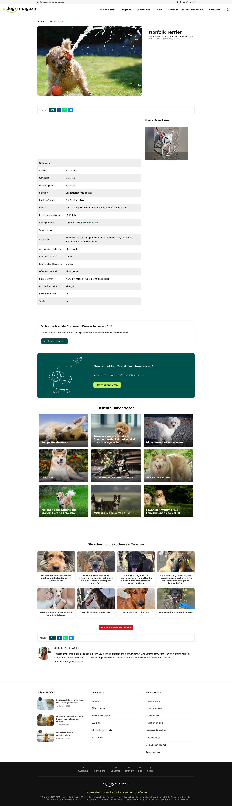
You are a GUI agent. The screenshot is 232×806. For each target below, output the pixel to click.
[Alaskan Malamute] (168, 465)
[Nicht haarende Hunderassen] (168, 430)
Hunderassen (107, 9)
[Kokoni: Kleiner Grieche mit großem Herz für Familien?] (63, 501)
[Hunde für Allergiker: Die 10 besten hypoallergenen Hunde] (45, 720)
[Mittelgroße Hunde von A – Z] (116, 501)
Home (40, 21)
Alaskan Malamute (158, 477)
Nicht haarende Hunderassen (164, 442)
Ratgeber (125, 9)
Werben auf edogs (138, 792)
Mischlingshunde (102, 730)
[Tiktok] (194, 2)
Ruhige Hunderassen (54, 442)
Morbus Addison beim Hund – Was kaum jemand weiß (71, 701)
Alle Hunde (98, 708)
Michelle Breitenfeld (160, 37)
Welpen (96, 723)
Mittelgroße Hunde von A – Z (112, 513)
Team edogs (153, 752)
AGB (99, 792)
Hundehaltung (154, 723)
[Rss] (190, 2)
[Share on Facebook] (59, 110)
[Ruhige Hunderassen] (63, 430)
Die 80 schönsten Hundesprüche (64, 733)
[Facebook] (177, 2)
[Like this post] (53, 110)
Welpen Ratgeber (156, 730)
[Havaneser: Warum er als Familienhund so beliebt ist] (168, 501)
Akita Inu (47, 477)
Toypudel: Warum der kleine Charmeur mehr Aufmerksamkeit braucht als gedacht (115, 439)
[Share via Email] (70, 110)
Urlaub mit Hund (156, 745)
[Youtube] (184, 2)
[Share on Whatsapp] (64, 110)
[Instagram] (180, 2)
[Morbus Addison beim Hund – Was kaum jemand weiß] (45, 704)
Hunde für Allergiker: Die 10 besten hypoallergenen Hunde (70, 719)
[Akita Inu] (63, 465)
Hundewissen (154, 708)
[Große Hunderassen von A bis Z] (116, 465)
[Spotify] (187, 2)
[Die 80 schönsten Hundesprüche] (45, 736)
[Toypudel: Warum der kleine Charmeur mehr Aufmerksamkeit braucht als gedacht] (116, 430)
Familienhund (89, 222)
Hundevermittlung (192, 9)
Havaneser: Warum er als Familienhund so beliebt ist (163, 511)
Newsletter (98, 737)
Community (143, 9)
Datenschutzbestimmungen (115, 792)
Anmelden (215, 9)
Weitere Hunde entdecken (116, 627)
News (158, 9)
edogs (95, 701)
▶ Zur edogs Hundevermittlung (50, 2)
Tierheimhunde (101, 715)
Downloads (172, 9)
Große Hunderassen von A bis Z (113, 477)
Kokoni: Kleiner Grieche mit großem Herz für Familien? (58, 511)
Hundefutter (153, 715)
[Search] (228, 9)
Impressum (90, 792)
